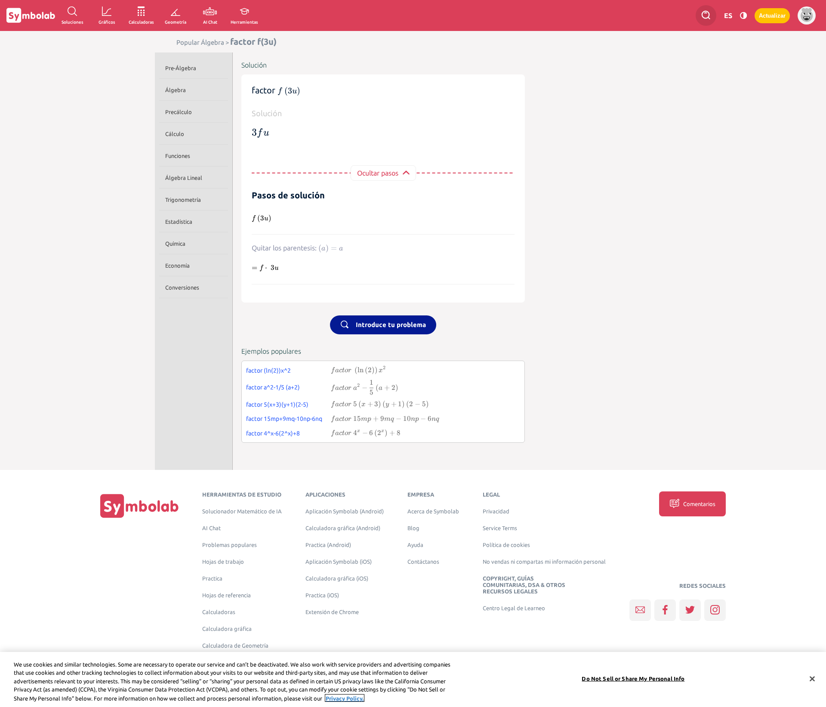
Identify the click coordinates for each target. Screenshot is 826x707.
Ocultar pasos (377, 173)
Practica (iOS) (322, 595)
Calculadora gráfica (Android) (342, 528)
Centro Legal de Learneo (514, 608)
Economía (177, 265)
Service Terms (500, 528)
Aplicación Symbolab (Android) (344, 511)
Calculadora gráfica (227, 629)
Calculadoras (218, 612)
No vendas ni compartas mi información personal (544, 562)
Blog (413, 528)
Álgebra (175, 90)
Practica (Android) (328, 545)
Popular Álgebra (200, 42)
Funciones (177, 156)
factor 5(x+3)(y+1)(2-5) (277, 404)
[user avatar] (807, 15)
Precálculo (178, 112)
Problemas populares (229, 545)
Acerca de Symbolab (433, 511)
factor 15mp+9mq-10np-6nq (284, 419)
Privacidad (496, 511)
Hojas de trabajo (223, 562)
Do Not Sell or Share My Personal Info (633, 679)
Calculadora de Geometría (235, 645)
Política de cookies (506, 545)
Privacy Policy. (345, 698)
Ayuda (415, 545)
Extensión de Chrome (332, 612)
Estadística (178, 222)
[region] (413, 679)
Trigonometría (183, 200)
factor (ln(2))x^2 (268, 370)
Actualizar (772, 15)
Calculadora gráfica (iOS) (336, 578)
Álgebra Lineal (183, 178)
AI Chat (211, 528)
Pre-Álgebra (180, 68)
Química (175, 244)
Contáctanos (423, 562)
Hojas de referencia (226, 595)
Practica (212, 578)
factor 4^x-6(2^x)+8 (273, 433)
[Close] (812, 679)
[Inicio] (139, 506)
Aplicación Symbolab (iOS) (338, 562)
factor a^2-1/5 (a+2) (273, 387)
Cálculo (174, 134)
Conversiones (182, 287)
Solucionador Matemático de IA (242, 511)
